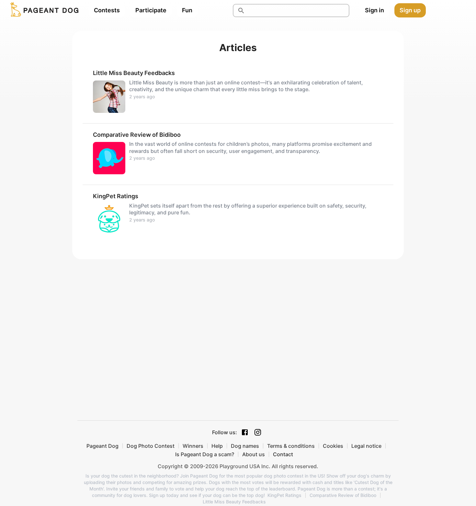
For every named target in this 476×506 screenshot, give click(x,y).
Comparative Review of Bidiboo (343, 495)
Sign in (374, 10)
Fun (187, 10)
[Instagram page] (257, 432)
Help (217, 445)
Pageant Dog (102, 445)
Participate (150, 10)
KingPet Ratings (284, 495)
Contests (107, 10)
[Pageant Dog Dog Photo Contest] (43, 10)
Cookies (333, 445)
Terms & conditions (291, 445)
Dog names (245, 445)
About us (253, 454)
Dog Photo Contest (151, 445)
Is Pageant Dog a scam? (204, 454)
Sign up (410, 10)
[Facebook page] (244, 432)
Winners (193, 445)
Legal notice (366, 445)
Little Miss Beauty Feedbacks (234, 501)
